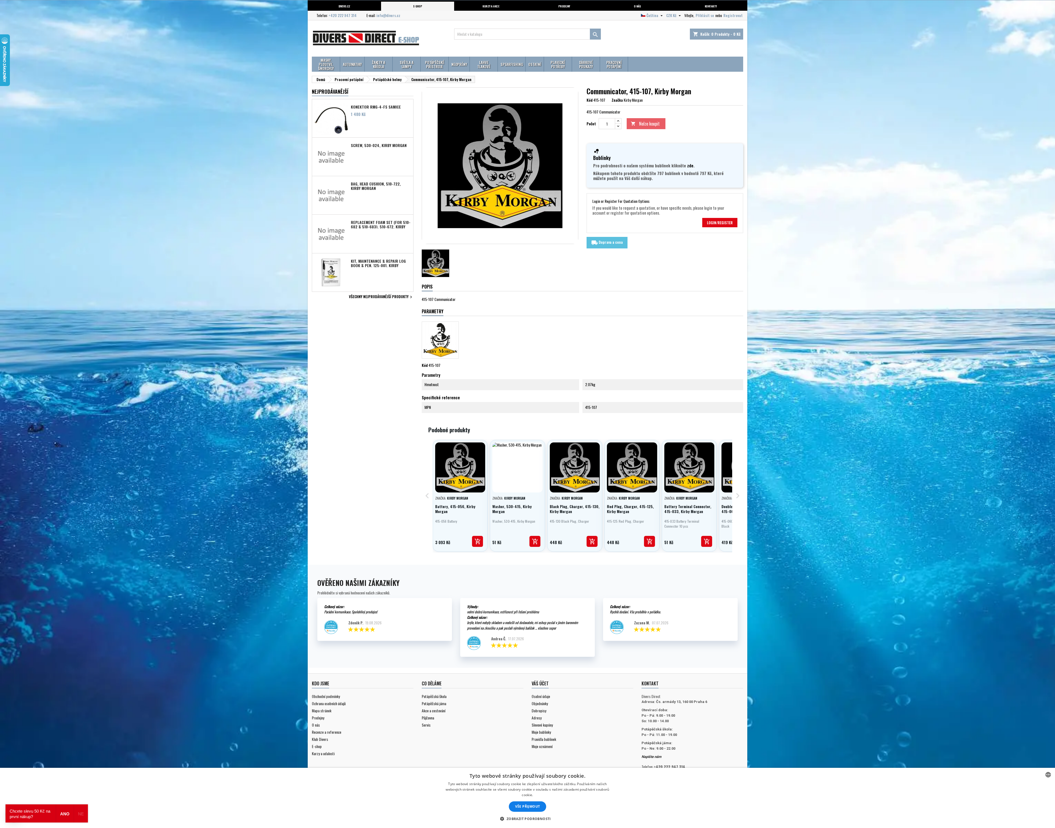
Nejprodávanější (330, 91)
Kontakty (711, 6)
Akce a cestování (433, 710)
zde (690, 165)
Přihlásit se (705, 15)
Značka (617, 100)
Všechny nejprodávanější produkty (381, 297)
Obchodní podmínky (326, 696)
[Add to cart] (477, 541)
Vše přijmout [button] (527, 806)
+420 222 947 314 (343, 15)
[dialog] (527, 798)
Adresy (537, 718)
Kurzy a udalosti (323, 753)
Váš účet (540, 683)
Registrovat (733, 15)
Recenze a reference (326, 732)
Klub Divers (320, 739)
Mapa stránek (321, 710)
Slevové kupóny (542, 725)
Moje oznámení (542, 746)
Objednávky (540, 703)
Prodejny (564, 6)
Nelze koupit (645, 123)
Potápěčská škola (434, 696)
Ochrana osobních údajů (329, 703)
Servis (426, 725)
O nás (637, 6)
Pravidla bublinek (544, 739)
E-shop (417, 6)
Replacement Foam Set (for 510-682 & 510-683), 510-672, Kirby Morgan (380, 224)
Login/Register (720, 222)
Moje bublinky (541, 732)
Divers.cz (344, 6)
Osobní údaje (541, 696)
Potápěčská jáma (434, 703)
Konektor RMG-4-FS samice (376, 107)
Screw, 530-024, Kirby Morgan (379, 145)
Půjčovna (428, 718)
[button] (527, 818)
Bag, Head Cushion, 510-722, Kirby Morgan (376, 186)
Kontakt (650, 683)
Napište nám (651, 757)
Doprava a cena (607, 242)
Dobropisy (539, 710)
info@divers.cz (388, 15)
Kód (590, 100)
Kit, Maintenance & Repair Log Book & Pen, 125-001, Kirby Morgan (378, 263)
